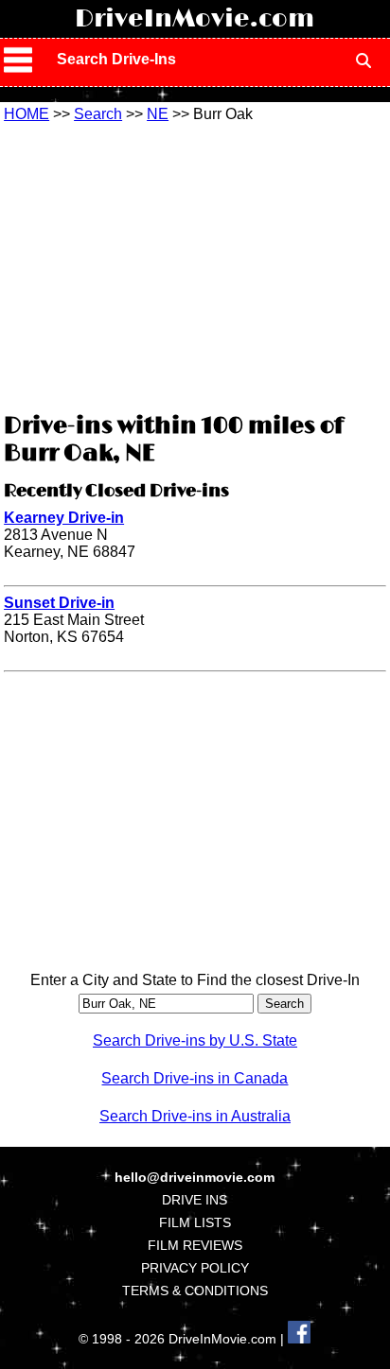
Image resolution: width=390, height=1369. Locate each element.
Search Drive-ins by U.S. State (195, 1040)
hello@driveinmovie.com (195, 1177)
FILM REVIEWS (195, 1245)
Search (98, 114)
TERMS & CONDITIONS (195, 1290)
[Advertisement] (195, 264)
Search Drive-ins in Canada (194, 1078)
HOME (26, 114)
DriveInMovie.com (194, 19)
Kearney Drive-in (64, 518)
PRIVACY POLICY (195, 1267)
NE (157, 114)
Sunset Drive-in (59, 603)
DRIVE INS (194, 1199)
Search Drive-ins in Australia (195, 1116)
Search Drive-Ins (116, 59)
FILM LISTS (195, 1222)
